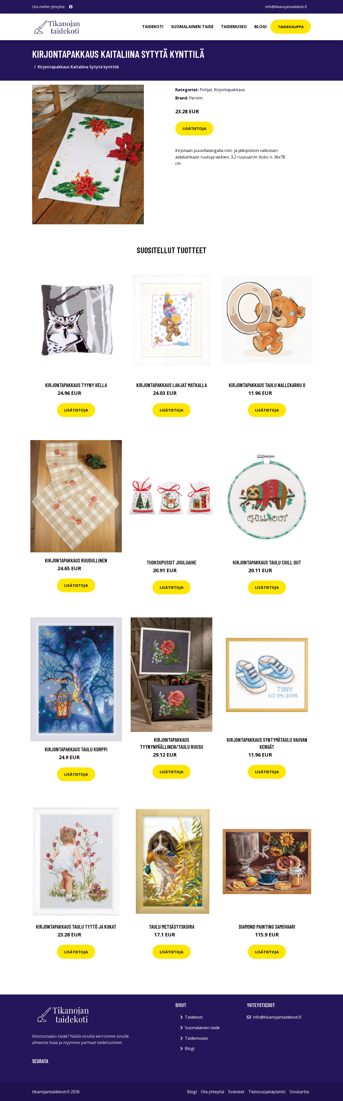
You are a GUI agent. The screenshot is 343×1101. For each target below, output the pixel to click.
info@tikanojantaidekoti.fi (286, 6)
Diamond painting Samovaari (267, 926)
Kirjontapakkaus (229, 89)
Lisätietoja (194, 128)
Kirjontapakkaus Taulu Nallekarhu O (267, 385)
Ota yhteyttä (212, 1091)
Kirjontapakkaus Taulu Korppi (76, 749)
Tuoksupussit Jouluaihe (171, 562)
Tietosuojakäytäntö (266, 1091)
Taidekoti (152, 26)
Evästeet (236, 1091)
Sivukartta (299, 1091)
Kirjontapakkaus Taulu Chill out (267, 562)
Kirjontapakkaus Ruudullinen (76, 560)
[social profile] (71, 7)
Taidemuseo (234, 26)
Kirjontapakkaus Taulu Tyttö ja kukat (76, 926)
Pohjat (206, 89)
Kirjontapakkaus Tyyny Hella (76, 385)
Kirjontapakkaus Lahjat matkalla (171, 385)
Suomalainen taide (192, 26)
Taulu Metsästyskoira (171, 926)
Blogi (260, 26)
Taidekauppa (291, 26)
